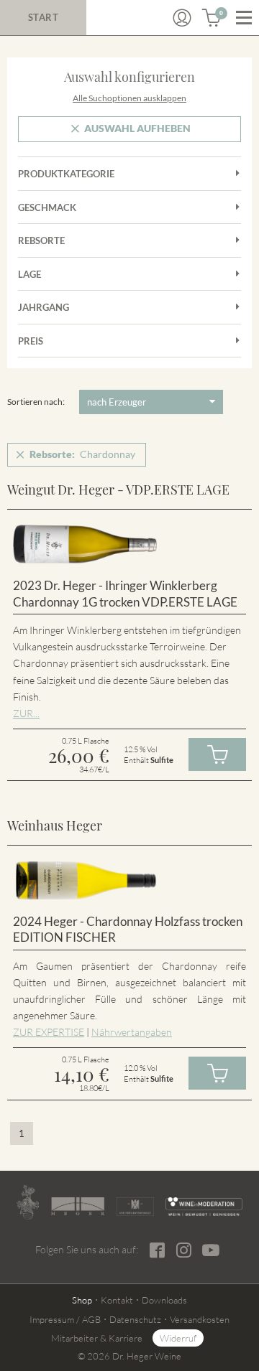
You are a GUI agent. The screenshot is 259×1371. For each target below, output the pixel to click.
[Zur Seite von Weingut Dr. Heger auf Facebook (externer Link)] (157, 1250)
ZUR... (26, 713)
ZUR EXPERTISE (48, 1032)
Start (43, 17)
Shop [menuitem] (82, 1300)
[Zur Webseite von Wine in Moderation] (203, 1206)
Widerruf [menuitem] (178, 1338)
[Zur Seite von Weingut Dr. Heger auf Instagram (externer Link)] (184, 1250)
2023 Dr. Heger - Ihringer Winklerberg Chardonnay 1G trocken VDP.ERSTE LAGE (125, 593)
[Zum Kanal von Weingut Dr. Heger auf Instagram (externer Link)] (211, 1249)
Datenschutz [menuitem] (135, 1319)
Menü (244, 18)
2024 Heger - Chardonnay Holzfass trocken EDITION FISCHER (127, 929)
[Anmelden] (182, 18)
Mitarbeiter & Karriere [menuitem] (96, 1338)
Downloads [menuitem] (164, 1300)
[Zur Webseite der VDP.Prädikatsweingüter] (135, 1206)
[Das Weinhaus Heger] (77, 1206)
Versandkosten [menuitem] (200, 1319)
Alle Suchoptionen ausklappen (129, 98)
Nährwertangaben (131, 1032)
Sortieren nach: (36, 401)
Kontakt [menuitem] (117, 1300)
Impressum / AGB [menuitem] (65, 1319)
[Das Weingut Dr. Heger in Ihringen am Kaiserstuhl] (28, 1202)
